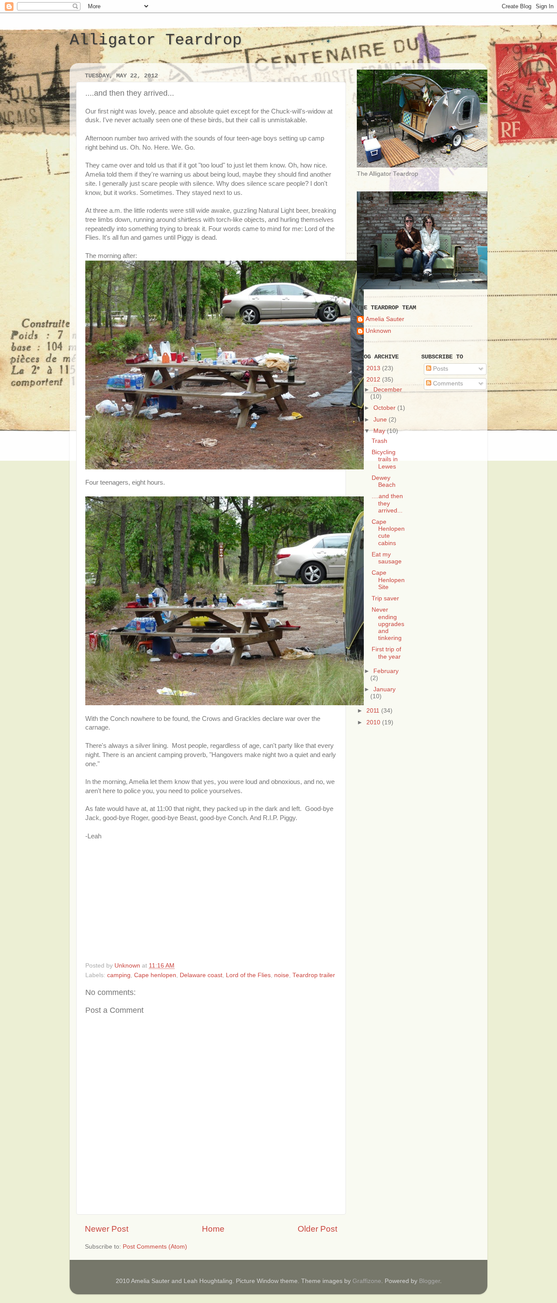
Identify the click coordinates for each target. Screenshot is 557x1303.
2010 (374, 722)
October (385, 408)
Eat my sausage (387, 558)
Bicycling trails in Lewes (385, 459)
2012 (374, 379)
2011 (373, 710)
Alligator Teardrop (156, 40)
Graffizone (366, 1281)
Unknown (378, 331)
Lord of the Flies (248, 975)
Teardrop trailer (313, 975)
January (384, 689)
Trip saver (385, 598)
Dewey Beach (384, 481)
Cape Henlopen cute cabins (388, 532)
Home (213, 1228)
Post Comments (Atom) (155, 1246)
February (386, 671)
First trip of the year (386, 653)
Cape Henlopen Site (388, 579)
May (380, 431)
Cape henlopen (155, 975)
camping (119, 975)
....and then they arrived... (387, 503)
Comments (447, 383)
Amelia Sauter (385, 319)
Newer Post (106, 1228)
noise (281, 975)
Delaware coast (201, 975)
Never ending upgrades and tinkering (388, 623)
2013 (374, 368)
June (381, 419)
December (387, 389)
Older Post (317, 1228)
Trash (379, 441)
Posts (439, 368)
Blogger (429, 1281)
